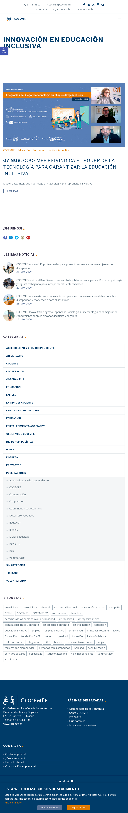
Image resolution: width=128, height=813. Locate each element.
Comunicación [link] (17, 494)
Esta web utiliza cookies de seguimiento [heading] (42, 789)
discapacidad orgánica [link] (56, 624)
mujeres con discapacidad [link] (19, 648)
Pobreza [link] (12, 457)
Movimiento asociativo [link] (82, 725)
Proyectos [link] (13, 465)
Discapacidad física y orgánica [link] (86, 709)
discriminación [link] (81, 624)
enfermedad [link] (76, 630)
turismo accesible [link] (57, 653)
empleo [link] (36, 630)
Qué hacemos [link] (77, 721)
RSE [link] (11, 550)
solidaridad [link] (35, 653)
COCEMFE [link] (9, 150)
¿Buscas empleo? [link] (63, 9)
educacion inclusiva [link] (16, 630)
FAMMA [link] (117, 630)
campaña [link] (114, 607)
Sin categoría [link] (15, 565)
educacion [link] (100, 624)
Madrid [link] (58, 642)
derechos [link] (76, 613)
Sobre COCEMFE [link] (78, 713)
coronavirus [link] (15, 379)
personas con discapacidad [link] (54, 648)
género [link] (49, 636)
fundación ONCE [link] (30, 636)
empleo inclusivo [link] (54, 630)
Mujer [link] (10, 449)
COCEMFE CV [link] (40, 613)
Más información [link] (13, 802)
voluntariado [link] (105, 653)
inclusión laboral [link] (96, 636)
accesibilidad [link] (12, 607)
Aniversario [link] (14, 355)
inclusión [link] (77, 636)
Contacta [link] (42, 9)
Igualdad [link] (63, 636)
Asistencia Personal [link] (65, 607)
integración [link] (33, 642)
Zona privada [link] (86, 9)
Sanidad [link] (79, 648)
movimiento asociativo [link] (80, 642)
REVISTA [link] (14, 543)
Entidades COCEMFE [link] (19, 402)
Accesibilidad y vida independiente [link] (30, 348)
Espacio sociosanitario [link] (22, 410)
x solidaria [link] (11, 659)
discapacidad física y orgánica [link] (22, 624)
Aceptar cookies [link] (78, 807)
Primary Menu (119, 19)
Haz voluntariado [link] (15, 762)
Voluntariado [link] (17, 557)
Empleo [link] (11, 395)
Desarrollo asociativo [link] (21, 515)
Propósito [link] (75, 717)
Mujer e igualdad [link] (19, 536)
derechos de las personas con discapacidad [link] (30, 619)
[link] (4, 51)
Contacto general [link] (15, 754)
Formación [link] (39, 150)
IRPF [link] (47, 642)
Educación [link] (24, 150)
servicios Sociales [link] (15, 653)
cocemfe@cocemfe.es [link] (60, 4)
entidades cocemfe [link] (98, 630)
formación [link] (11, 636)
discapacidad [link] (66, 619)
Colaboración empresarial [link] (20, 766)
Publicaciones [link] (16, 473)
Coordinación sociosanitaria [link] (25, 508)
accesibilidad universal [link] (37, 607)
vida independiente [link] (82, 653)
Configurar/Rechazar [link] (50, 807)
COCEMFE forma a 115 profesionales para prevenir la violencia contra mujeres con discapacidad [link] (64, 266)
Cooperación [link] (15, 371)
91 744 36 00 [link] (33, 4)
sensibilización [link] (96, 648)
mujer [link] (100, 642)
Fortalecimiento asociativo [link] (25, 426)
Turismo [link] (12, 573)
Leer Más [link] (12, 191)
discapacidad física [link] (88, 619)
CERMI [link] (8, 613)
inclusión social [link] (13, 642)
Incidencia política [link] (59, 150)
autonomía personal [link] (93, 607)
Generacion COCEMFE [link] (20, 434)
